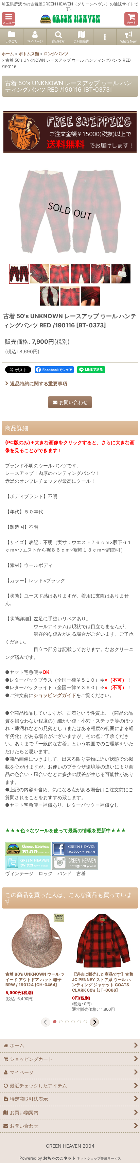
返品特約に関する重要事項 (38, 383)
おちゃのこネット (59, 1158)
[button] (8, 19)
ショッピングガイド (54, 695)
